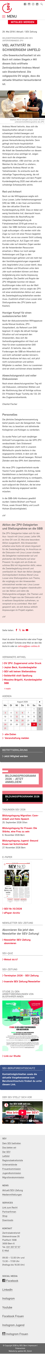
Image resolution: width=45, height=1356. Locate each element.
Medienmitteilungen (12, 1195)
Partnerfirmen (9, 1212)
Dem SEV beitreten (11, 1143)
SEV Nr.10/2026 (13, 909)
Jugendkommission (11, 1173)
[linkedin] (23, 630)
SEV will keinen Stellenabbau (20, 671)
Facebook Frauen (13, 1316)
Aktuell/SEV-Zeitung (12, 1190)
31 (5, 728)
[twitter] (20, 630)
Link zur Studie (12, 1056)
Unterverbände (9, 1165)
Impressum (32, 1346)
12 (17, 717)
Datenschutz (20, 1348)
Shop (4, 1216)
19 (17, 721)
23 (40, 721)
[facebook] (16, 630)
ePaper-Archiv (12, 913)
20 (22, 721)
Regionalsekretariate (12, 1160)
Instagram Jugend (13, 1325)
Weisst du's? (11, 959)
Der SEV (6, 1152)
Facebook (12, 1281)
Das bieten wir (9, 1147)
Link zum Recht (10, 1207)
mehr (8, 689)
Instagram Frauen (17, 1334)
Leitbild (5, 1156)
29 (34, 725)
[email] (27, 630)
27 (22, 725)
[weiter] (40, 701)
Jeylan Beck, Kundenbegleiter (20, 667)
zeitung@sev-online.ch (29, 646)
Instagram (8, 1298)
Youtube (7, 1307)
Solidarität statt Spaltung (18, 675)
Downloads (7, 1220)
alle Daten (10, 734)
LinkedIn (7, 1289)
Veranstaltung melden (16, 738)
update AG (22, 1351)
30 (40, 725)
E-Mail (5, 1251)
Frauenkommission (11, 1169)
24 (5, 725)
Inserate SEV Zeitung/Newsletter (22, 981)
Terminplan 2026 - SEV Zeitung (21, 975)
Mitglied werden (22, 22)
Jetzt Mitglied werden (16, 756)
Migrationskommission (13, 1177)
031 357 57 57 (13, 1247)
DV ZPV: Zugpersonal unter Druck (22, 663)
